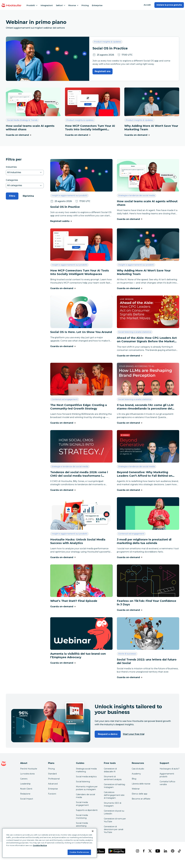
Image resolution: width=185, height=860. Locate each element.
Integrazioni (47, 5)
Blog (134, 779)
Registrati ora (102, 71)
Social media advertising (82, 824)
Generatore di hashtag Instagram (114, 785)
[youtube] (157, 851)
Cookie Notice (40, 845)
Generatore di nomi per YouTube (115, 820)
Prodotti (31, 5)
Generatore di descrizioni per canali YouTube (113, 829)
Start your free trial (134, 734)
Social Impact (26, 799)
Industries (11, 167)
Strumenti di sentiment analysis (112, 778)
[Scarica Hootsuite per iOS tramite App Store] (97, 850)
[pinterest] (172, 851)
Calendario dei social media (85, 796)
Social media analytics (86, 776)
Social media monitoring (82, 816)
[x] (149, 851)
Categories (12, 180)
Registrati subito (59, 221)
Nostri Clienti (26, 789)
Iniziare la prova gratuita (169, 5)
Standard (52, 773)
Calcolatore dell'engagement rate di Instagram (114, 795)
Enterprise (97, 5)
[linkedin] (165, 851)
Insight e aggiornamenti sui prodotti (69, 195)
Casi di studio (138, 768)
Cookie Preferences (79, 852)
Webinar (136, 789)
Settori (59, 5)
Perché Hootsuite (28, 768)
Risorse (72, 5)
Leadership (25, 784)
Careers (23, 779)
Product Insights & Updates (107, 41)
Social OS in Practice (110, 48)
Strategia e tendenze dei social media (136, 195)
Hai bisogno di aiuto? (169, 768)
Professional (54, 779)
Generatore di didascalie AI (110, 770)
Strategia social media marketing (86, 770)
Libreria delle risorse (141, 784)
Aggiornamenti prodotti (167, 775)
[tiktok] (179, 851)
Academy (136, 773)
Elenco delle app (139, 794)
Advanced (53, 784)
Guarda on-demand (17, 135)
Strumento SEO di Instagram (112, 804)
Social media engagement (82, 803)
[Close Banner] (93, 831)
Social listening (83, 781)
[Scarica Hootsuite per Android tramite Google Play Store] (116, 850)
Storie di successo (127, 653)
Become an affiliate (141, 799)
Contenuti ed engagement (64, 399)
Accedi (147, 5)
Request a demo (107, 734)
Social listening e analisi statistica (134, 332)
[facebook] (143, 851)
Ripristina (28, 196)
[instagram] (137, 851)
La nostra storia (27, 773)
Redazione (25, 794)
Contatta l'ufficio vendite (167, 783)
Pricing (85, 5)
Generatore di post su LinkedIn (114, 812)
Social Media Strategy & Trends (22, 120)
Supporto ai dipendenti (87, 810)
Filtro (12, 196)
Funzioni (52, 794)
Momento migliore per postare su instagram (87, 788)
